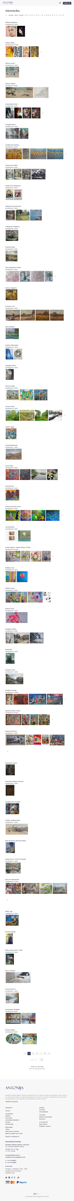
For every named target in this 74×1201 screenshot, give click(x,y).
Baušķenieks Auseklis (12, 802)
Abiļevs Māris (10, 43)
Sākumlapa (8, 1107)
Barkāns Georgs (11, 690)
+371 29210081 (11, 1162)
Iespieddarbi (9, 1124)
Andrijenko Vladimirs (12, 226)
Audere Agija (9, 427)
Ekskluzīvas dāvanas (12, 1131)
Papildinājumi (43, 1112)
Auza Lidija (9, 466)
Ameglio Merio (10, 124)
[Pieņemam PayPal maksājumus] (22, 1182)
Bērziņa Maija (10, 1030)
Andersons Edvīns (11, 165)
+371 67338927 (11, 1160)
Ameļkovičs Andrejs (12, 145)
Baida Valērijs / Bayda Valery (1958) (17, 547)
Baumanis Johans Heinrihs (14, 781)
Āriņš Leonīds (10, 386)
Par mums (42, 1115)
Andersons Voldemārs (13, 186)
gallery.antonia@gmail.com (16, 1157)
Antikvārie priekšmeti (12, 1120)
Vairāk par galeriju (11, 1101)
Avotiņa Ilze (9, 486)
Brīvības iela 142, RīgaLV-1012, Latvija (12, 1150)
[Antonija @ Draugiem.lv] (18, 1177)
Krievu (16, 15)
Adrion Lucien (10, 63)
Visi (6, 15)
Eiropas (21, 15)
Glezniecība (12, 10)
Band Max (8, 649)
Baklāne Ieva (9, 568)
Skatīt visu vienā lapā (37, 1066)
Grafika (7, 1116)
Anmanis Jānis (10, 247)
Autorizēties (43, 1122)
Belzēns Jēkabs (10, 932)
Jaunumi (41, 1107)
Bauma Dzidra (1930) (12, 711)
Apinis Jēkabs (10, 327)
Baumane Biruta (11, 731)
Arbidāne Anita (10, 365)
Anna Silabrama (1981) (13, 267)
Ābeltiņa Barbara (11, 22)
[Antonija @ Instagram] (9, 1177)
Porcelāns (8, 1118)
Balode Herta (10, 588)
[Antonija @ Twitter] (6, 1177)
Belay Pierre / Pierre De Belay (15, 859)
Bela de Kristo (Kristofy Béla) (15, 841)
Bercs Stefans (10, 970)
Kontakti (42, 1119)
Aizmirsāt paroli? (45, 1126)
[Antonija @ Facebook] (11, 1177)
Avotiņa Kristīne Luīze (13, 506)
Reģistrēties (43, 1124)
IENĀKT (66, 3)
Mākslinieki (9, 1127)
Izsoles (7, 1111)
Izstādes (42, 1110)
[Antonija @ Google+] (15, 1177)
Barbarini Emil (10, 670)
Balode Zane (9, 608)
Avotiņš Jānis (10, 527)
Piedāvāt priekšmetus (12, 1136)
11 (45, 1053)
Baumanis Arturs (11, 763)
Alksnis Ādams (10, 83)
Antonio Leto (10, 306)
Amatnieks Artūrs (11, 104)
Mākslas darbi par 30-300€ (14, 1133)
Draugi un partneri (45, 1117)
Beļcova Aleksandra (12, 879)
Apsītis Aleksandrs (11, 345)
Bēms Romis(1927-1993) (13, 950)
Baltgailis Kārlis (10, 629)
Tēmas (7, 1129)
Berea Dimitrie (10, 989)
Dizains (7, 1122)
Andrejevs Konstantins (13, 206)
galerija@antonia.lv (13, 1155)
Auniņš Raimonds (11, 445)
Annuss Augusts (11, 288)
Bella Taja (8, 911)
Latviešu (10, 15)
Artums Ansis (10, 406)
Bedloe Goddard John (12, 820)
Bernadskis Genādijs (12, 1009)
